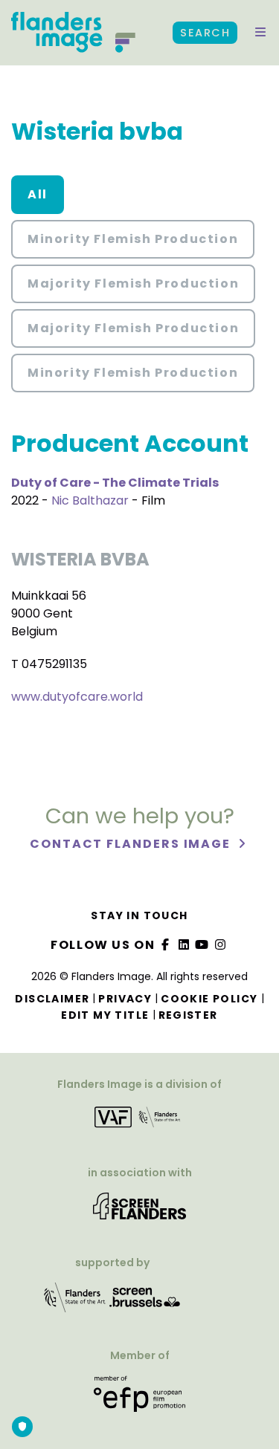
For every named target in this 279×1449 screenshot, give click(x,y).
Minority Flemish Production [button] (133, 238)
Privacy (125, 998)
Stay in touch (139, 915)
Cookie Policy (209, 998)
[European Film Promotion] (139, 1399)
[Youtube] (202, 944)
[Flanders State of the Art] (75, 1302)
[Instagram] (221, 944)
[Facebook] (165, 944)
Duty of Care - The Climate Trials (115, 482)
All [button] (38, 194)
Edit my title (105, 1015)
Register (188, 1015)
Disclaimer (52, 998)
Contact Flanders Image (132, 843)
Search (205, 32)
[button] (260, 33)
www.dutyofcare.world (77, 696)
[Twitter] (184, 944)
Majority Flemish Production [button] (133, 283)
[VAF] (139, 1121)
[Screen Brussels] (145, 1302)
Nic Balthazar (90, 500)
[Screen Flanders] (139, 1210)
